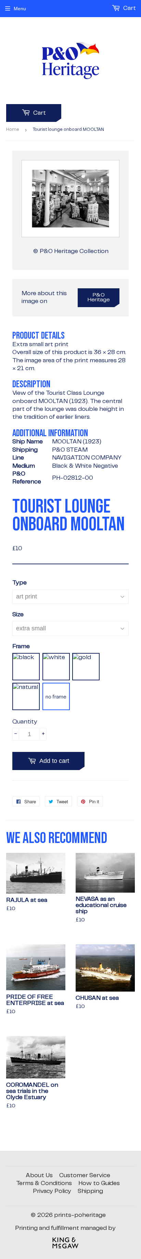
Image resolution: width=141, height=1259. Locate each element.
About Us (39, 1175)
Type (19, 583)
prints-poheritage (80, 1215)
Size (18, 615)
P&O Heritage (99, 297)
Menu (20, 8)
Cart (39, 113)
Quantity (24, 722)
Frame (21, 646)
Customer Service (84, 1175)
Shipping (90, 1191)
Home (12, 129)
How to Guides (99, 1183)
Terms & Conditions (44, 1183)
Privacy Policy (52, 1191)
